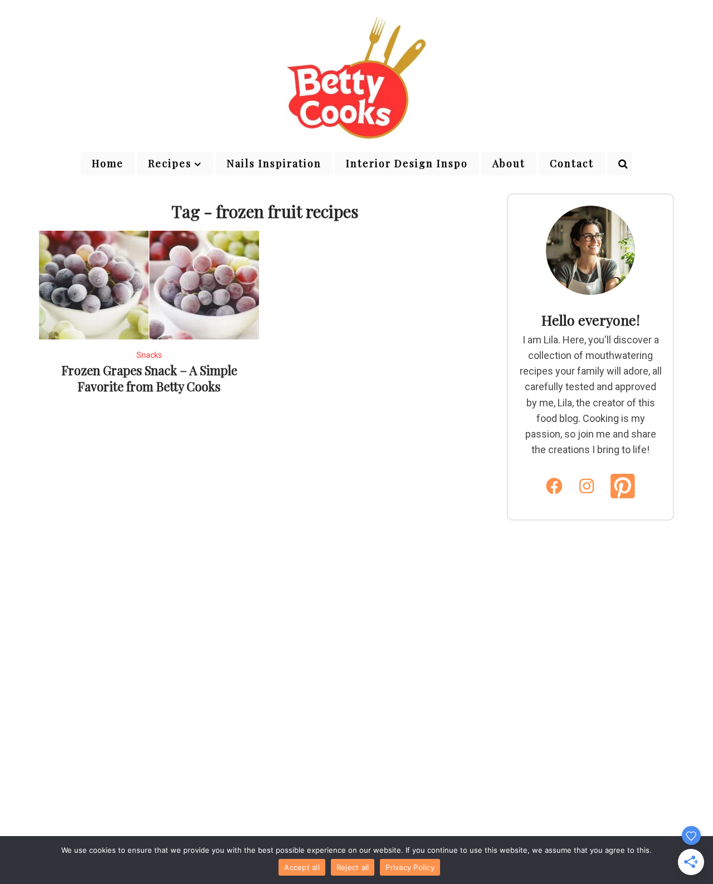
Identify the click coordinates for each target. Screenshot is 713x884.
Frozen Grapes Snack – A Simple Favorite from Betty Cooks (149, 378)
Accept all (302, 867)
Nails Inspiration (274, 163)
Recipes (170, 163)
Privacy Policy (409, 867)
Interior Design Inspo (407, 163)
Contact (572, 163)
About (508, 163)
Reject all (352, 867)
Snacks (149, 355)
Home (108, 163)
